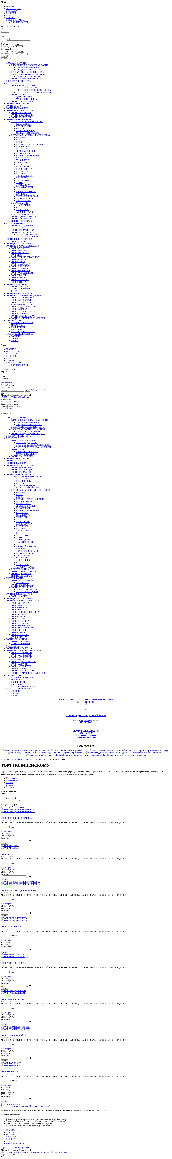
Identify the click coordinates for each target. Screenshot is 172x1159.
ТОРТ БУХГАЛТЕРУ (20, 248)
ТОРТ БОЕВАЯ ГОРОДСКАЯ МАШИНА (19, 890)
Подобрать (5, 807)
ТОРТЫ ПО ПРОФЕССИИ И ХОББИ (22, 246)
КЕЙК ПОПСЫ (18, 327)
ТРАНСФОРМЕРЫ (24, 187)
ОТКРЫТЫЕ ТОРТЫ (20, 289)
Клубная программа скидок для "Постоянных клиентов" (25, 1106)
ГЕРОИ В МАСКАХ (25, 146)
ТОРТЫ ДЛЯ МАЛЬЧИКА (22, 230)
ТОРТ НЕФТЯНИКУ (20, 266)
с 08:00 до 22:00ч (86, 732)
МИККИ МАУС (23, 160)
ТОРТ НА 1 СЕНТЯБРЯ (21, 298)
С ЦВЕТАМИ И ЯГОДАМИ (28, 76)
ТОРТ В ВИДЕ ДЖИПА (26, 88)
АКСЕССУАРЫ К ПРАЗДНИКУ (20, 334)
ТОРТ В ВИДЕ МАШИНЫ (23, 85)
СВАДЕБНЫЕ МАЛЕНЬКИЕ (29, 70)
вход (27, 390)
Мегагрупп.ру (6, 1157)
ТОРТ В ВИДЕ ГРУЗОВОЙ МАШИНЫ (33, 92)
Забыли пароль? (38, 390)
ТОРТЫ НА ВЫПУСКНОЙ (23, 316)
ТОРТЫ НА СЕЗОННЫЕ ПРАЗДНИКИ (23, 295)
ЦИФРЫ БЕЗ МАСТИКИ (27, 97)
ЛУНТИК (20, 128)
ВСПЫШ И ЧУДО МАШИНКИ (30, 144)
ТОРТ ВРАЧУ (17, 255)
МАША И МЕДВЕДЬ (25, 131)
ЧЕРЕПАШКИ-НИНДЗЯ (27, 196)
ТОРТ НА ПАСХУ (19, 309)
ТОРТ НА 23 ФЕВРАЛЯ (21, 302)
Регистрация (6, 383)
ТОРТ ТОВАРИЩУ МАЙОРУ (14, 1035)
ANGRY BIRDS (23, 205)
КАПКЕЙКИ (17, 329)
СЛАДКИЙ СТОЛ (14, 320)
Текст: (3, 42)
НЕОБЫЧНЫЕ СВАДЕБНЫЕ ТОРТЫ (27, 72)
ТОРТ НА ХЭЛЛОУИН (21, 311)
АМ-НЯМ (20, 137)
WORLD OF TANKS (25, 212)
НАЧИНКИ (11, 13)
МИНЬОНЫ (21, 162)
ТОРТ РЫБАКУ (18, 277)
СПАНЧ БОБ (22, 178)
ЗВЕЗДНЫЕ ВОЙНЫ (25, 151)
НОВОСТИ (11, 15)
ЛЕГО (18, 207)
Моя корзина (7, 409)
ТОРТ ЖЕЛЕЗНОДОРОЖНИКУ (25, 257)
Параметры (6, 831)
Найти (4, 56)
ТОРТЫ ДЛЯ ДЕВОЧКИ (22, 225)
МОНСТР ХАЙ (23, 167)
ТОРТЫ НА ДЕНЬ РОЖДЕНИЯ (20, 110)
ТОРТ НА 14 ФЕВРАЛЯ (21, 300)
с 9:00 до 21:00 (22, 397)
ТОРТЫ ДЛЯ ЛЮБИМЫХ (17, 108)
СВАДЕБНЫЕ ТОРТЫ (16, 63)
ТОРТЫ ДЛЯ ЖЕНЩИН (22, 115)
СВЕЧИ (14, 338)
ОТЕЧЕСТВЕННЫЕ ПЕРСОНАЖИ (27, 122)
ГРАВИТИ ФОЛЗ (23, 149)
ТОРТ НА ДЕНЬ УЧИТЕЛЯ (23, 307)
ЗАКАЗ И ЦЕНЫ (13, 9)
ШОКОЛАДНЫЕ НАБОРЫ (23, 332)
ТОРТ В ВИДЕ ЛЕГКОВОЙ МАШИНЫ (33, 90)
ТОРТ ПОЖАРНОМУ (20, 271)
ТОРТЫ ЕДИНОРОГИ (21, 219)
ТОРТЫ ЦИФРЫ (18, 94)
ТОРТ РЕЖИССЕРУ (20, 275)
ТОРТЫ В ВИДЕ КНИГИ (22, 101)
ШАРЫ (14, 341)
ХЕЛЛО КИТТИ (23, 201)
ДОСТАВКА (11, 11)
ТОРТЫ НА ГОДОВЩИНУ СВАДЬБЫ (28, 79)
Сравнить (13, 827)
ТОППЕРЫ (16, 336)
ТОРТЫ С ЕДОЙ (13, 106)
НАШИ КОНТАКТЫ (15, 20)
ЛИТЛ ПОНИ (22, 158)
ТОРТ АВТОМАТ (9, 854)
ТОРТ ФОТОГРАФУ (20, 282)
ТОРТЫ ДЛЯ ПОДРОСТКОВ (19, 239)
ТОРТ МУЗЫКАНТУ (20, 264)
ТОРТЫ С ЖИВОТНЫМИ (17, 103)
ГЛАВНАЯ (11, 6)
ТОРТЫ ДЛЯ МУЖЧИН (21, 117)
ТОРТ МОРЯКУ (18, 262)
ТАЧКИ (19, 183)
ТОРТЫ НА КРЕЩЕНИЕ (27, 237)
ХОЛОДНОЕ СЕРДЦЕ (26, 198)
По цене (9, 783)
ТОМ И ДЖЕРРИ (23, 185)
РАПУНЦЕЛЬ (22, 171)
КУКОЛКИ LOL (23, 153)
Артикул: (5, 39)
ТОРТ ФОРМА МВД (10, 1072)
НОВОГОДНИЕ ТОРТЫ (22, 304)
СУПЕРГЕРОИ (22, 180)
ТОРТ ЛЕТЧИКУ (18, 259)
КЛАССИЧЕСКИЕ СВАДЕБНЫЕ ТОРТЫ (29, 65)
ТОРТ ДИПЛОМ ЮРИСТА (13, 927)
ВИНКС (19, 142)
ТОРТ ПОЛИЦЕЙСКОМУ (22, 273)
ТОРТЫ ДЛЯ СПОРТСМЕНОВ (20, 243)
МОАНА (20, 164)
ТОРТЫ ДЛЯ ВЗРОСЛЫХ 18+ (19, 293)
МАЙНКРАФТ (22, 210)
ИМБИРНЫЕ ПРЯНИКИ (22, 323)
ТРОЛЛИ (20, 189)
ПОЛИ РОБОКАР (24, 169)
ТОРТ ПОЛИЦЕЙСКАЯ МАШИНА (17, 818)
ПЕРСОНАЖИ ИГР (19, 203)
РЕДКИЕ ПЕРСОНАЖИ (22, 221)
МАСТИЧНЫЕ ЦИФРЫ (26, 99)
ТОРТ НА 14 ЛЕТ (19, 241)
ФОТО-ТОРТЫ (13, 291)
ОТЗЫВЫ (10, 18)
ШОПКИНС (21, 194)
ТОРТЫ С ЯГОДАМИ (20, 286)
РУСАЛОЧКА (22, 173)
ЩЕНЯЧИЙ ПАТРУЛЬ (26, 192)
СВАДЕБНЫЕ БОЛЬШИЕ (27, 67)
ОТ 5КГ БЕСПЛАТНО (86, 738)
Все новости (14, 1104)
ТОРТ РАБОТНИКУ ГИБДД (13, 963)
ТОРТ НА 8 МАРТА (20, 313)
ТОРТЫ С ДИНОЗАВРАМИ (23, 216)
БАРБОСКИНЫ (23, 124)
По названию (12, 778)
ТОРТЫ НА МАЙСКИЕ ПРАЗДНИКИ (28, 318)
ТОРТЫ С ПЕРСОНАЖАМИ (19, 119)
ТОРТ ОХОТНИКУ (19, 268)
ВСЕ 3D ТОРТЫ (13, 83)
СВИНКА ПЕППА (24, 176)
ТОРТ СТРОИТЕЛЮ (20, 280)
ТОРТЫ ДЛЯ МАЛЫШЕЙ (22, 232)
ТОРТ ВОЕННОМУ (20, 253)
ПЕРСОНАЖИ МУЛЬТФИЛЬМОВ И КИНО (30, 135)
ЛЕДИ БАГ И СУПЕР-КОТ (28, 155)
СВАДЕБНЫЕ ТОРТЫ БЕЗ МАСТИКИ (28, 74)
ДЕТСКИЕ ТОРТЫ (14, 223)
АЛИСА (19, 140)
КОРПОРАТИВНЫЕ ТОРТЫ (18, 81)
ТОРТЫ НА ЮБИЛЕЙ (21, 113)
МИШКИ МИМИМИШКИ (28, 133)
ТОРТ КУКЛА (22, 228)
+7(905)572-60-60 (8, 397)
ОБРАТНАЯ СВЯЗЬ (19, 22)
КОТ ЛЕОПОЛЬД (24, 126)
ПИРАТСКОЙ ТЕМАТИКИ (23, 214)
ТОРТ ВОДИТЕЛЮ (19, 250)
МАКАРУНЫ (17, 325)
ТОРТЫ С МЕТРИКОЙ (26, 234)
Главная (4, 759)
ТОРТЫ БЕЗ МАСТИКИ (17, 284)
